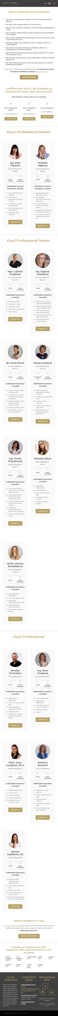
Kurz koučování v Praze (12, 926)
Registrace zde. (42, 72)
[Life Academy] (10, 3)
